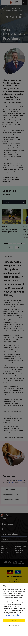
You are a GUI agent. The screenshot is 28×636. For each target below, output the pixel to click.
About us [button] (5, 539)
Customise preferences (14, 630)
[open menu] (3, 2)
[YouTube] (19, 17)
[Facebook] (10, 17)
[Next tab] (17, 247)
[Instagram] (13, 17)
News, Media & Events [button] (10, 534)
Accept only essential (14, 625)
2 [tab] (10, 243)
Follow (20, 14)
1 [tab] (6, 243)
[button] (14, 202)
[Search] (24, 2)
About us (13, 8)
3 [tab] (14, 243)
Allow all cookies (14, 620)
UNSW (3, 8)
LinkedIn (20, 480)
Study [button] (4, 529)
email (11, 482)
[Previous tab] (11, 247)
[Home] (14, 2)
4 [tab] (19, 243)
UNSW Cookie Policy (12, 616)
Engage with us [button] (7, 524)
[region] (14, 609)
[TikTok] (16, 17)
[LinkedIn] (7, 17)
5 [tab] (23, 243)
